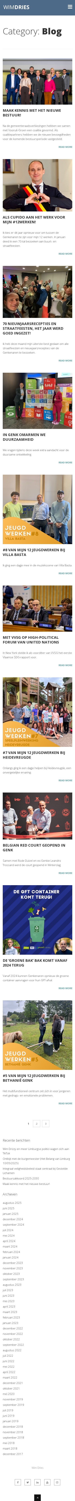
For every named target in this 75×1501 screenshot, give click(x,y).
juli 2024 (8, 1230)
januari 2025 (10, 1213)
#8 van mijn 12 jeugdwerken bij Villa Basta (34, 552)
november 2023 (13, 1268)
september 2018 (13, 1437)
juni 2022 (8, 1361)
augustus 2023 (12, 1284)
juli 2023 (8, 1290)
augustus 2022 (12, 1350)
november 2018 (13, 1432)
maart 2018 (10, 1448)
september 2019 (13, 1405)
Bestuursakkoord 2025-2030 (21, 1178)
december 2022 (13, 1328)
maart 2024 (10, 1246)
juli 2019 (8, 1410)
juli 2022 (8, 1355)
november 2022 (13, 1334)
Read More (65, 146)
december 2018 (13, 1426)
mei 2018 (9, 1443)
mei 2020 (9, 1394)
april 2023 (9, 1306)
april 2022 (9, 1372)
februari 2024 (11, 1252)
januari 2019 (10, 1421)
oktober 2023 (11, 1274)
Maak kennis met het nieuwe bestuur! (32, 113)
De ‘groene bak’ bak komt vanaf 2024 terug (35, 963)
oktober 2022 (11, 1339)
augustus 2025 (12, 1203)
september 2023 (13, 1279)
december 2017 (13, 1454)
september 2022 (13, 1344)
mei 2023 (9, 1301)
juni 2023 (8, 1295)
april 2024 (9, 1241)
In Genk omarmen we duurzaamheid (24, 437)
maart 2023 (10, 1312)
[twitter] (28, 1482)
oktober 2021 (11, 1388)
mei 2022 (9, 1366)
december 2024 (13, 1219)
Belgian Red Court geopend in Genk (34, 847)
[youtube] (47, 1482)
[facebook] (18, 1482)
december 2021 (13, 1383)
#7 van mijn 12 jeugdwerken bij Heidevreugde (34, 755)
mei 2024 (9, 1235)
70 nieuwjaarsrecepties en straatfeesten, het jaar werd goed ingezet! (33, 328)
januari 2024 (10, 1257)
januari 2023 (10, 1323)
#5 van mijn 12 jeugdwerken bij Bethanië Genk (34, 1078)
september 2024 (13, 1224)
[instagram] (57, 1482)
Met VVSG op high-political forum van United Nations (31, 640)
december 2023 (13, 1263)
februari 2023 (11, 1317)
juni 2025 (8, 1208)
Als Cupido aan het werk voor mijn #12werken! (34, 219)
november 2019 (13, 1399)
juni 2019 (8, 1415)
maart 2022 (10, 1377)
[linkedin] (37, 1482)
